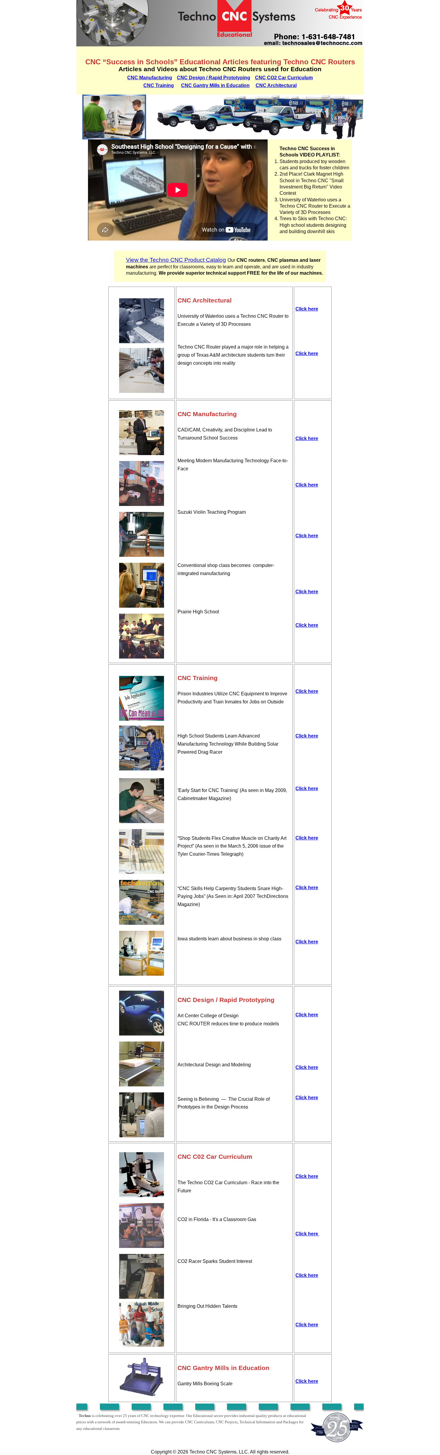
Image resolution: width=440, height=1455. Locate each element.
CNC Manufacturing (149, 77)
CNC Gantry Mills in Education (215, 85)
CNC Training (158, 85)
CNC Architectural (276, 85)
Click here (306, 308)
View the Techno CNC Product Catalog (176, 260)
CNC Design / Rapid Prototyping (213, 77)
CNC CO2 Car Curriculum (284, 77)
